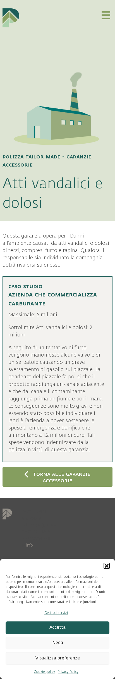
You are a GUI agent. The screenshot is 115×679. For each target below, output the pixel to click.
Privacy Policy (68, 672)
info (29, 545)
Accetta (57, 627)
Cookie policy (44, 672)
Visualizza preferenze (57, 658)
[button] (106, 566)
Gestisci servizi (56, 613)
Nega (57, 642)
